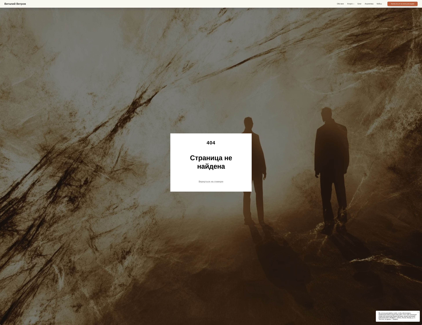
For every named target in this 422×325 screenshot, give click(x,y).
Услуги (350, 4)
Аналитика (369, 4)
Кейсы (379, 4)
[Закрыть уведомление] (418, 312)
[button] (402, 4)
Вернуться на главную (211, 181)
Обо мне (340, 4)
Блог (359, 4)
